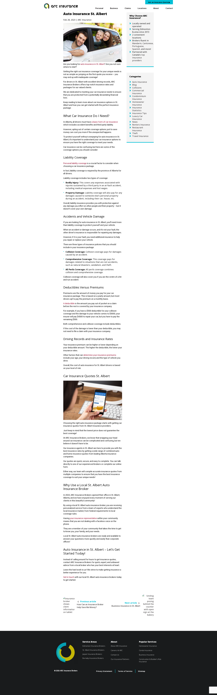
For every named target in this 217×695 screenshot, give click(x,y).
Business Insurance (146, 655)
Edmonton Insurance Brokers (94, 646)
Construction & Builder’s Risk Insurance (150, 660)
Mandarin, (137, 43)
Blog (134, 84)
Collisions (137, 87)
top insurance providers (138, 57)
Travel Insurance (140, 136)
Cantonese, (148, 43)
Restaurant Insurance (137, 129)
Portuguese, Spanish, (138, 47)
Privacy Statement (104, 671)
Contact (169, 8)
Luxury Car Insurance (137, 117)
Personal (99, 8)
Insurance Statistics (137, 109)
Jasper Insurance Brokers (92, 654)
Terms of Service (125, 671)
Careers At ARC (117, 650)
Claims (128, 8)
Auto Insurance (139, 82)
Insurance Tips (139, 113)
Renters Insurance (141, 124)
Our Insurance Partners (120, 659)
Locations (142, 8)
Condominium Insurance (139, 97)
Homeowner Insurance (138, 103)
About (156, 8)
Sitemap (141, 671)
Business (114, 8)
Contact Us (115, 655)
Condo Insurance (145, 650)
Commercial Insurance (138, 92)
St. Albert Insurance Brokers (93, 650)
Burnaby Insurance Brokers (93, 658)
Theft (135, 133)
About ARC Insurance (119, 646)
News (135, 121)
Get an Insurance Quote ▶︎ (159, 2)
